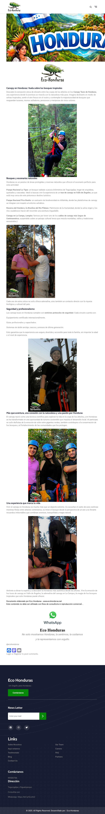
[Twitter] (27, 727)
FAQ (57, 753)
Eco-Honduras (73, 811)
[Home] (14, 6)
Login (8, 654)
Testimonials (13, 753)
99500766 (12, 778)
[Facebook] (11, 727)
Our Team (59, 744)
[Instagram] (18, 727)
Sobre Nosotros (15, 744)
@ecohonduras (12, 644)
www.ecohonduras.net (52, 601)
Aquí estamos (14, 749)
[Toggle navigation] (95, 6)
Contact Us (13, 761)
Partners (59, 757)
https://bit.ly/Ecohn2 (26, 797)
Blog (10, 757)
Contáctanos (18, 693)
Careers (58, 749)
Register (18, 654)
